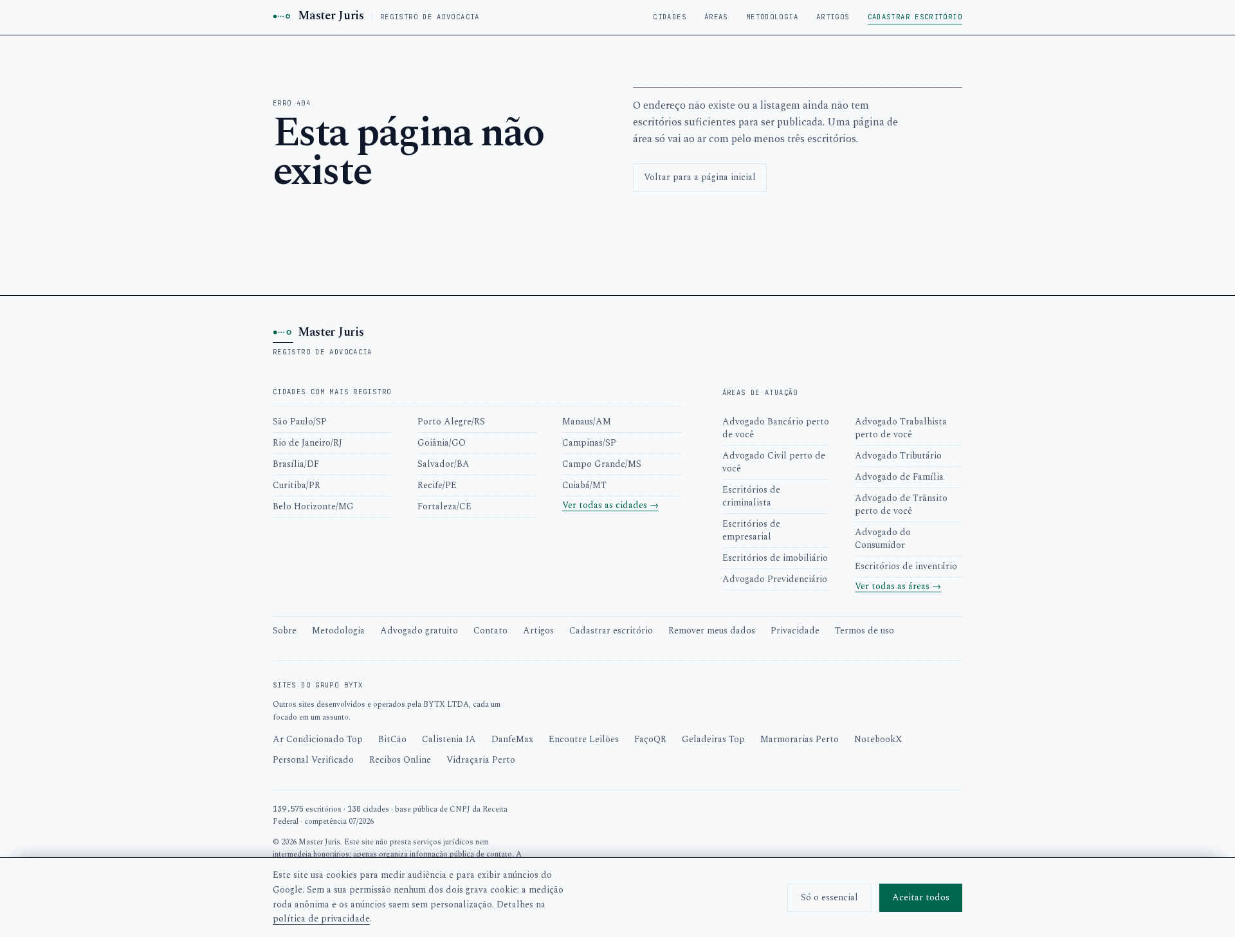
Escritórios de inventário (906, 566)
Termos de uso (864, 630)
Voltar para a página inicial (700, 177)
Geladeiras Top (713, 739)
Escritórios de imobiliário (775, 558)
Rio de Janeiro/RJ (307, 443)
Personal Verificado (313, 760)
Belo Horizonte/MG (313, 506)
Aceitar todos (920, 897)
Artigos (833, 16)
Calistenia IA (449, 739)
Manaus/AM (586, 421)
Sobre (285, 630)
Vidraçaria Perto (480, 760)
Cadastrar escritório (915, 16)
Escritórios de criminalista (751, 496)
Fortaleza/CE (444, 506)
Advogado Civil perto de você (773, 462)
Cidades (669, 16)
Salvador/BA (443, 464)
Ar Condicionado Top (318, 739)
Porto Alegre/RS (451, 421)
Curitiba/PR (296, 485)
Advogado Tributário (898, 455)
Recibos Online (400, 760)
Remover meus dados (711, 630)
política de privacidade (321, 918)
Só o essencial (829, 897)
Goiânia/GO (441, 443)
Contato (490, 630)
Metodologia (772, 16)
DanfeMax (512, 739)
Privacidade (795, 630)
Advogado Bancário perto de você (775, 428)
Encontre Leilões (584, 739)
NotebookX (878, 739)
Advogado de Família (899, 477)
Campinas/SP (589, 443)
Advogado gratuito (419, 630)
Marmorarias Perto (799, 739)
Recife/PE (437, 485)
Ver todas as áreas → (898, 586)
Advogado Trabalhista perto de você (901, 428)
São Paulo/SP (300, 421)
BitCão (392, 739)
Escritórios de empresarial (751, 530)
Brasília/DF (296, 464)
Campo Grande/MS (601, 464)
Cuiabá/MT (584, 485)
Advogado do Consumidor (883, 538)
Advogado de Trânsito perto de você (901, 504)
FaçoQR (650, 739)
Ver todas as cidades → (610, 505)
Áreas (716, 16)
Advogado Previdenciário (774, 579)
